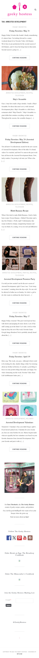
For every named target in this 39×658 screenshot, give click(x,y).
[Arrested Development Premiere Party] (20, 258)
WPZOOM (19, 654)
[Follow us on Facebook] (8, 537)
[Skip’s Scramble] (20, 78)
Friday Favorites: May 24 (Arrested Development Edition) (19, 141)
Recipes (29, 93)
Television (19, 95)
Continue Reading (19, 58)
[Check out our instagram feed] (30, 537)
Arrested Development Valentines (19, 422)
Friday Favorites (19, 27)
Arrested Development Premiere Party (19, 279)
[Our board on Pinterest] (19, 537)
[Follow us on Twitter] (14, 537)
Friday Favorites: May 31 (19, 30)
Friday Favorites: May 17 (19, 316)
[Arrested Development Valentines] (20, 403)
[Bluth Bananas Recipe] (20, 189)
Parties (26, 273)
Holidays (29, 419)
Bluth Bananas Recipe (19, 210)
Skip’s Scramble (19, 99)
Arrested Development (15, 93)
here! (27, 517)
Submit (8, 605)
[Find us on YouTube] (24, 537)
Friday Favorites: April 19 (19, 356)
